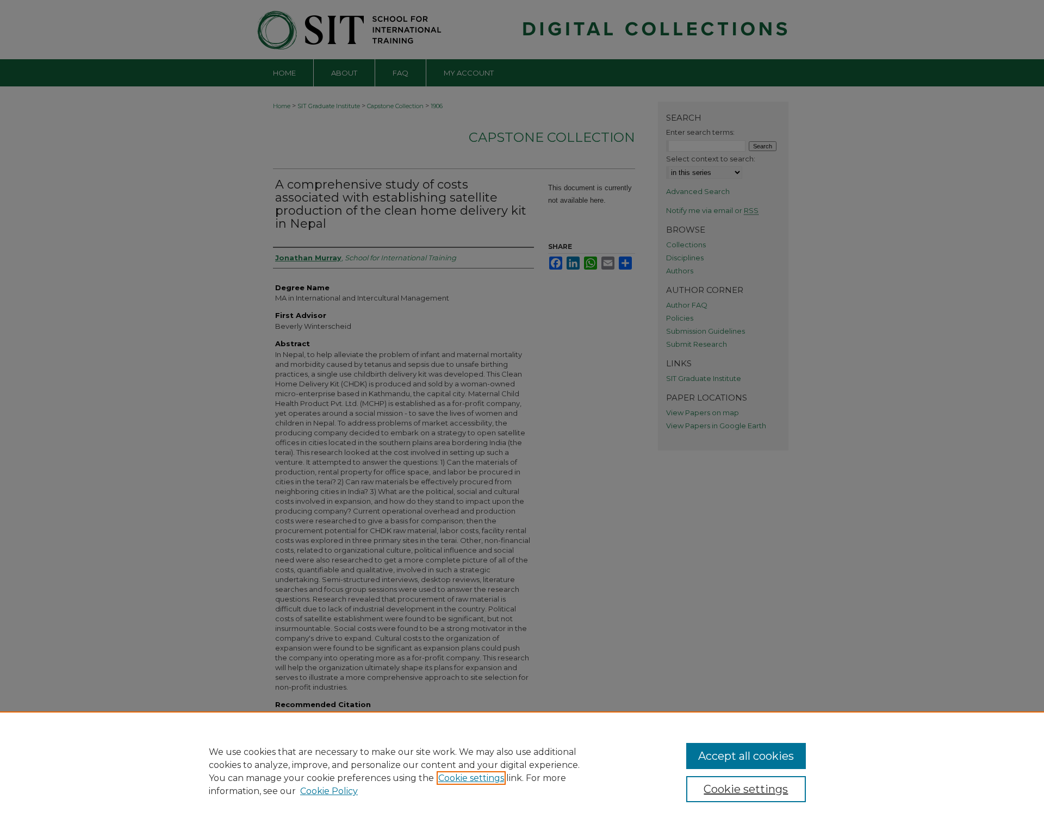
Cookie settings (471, 778)
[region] (522, 771)
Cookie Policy (329, 791)
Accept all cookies (746, 756)
